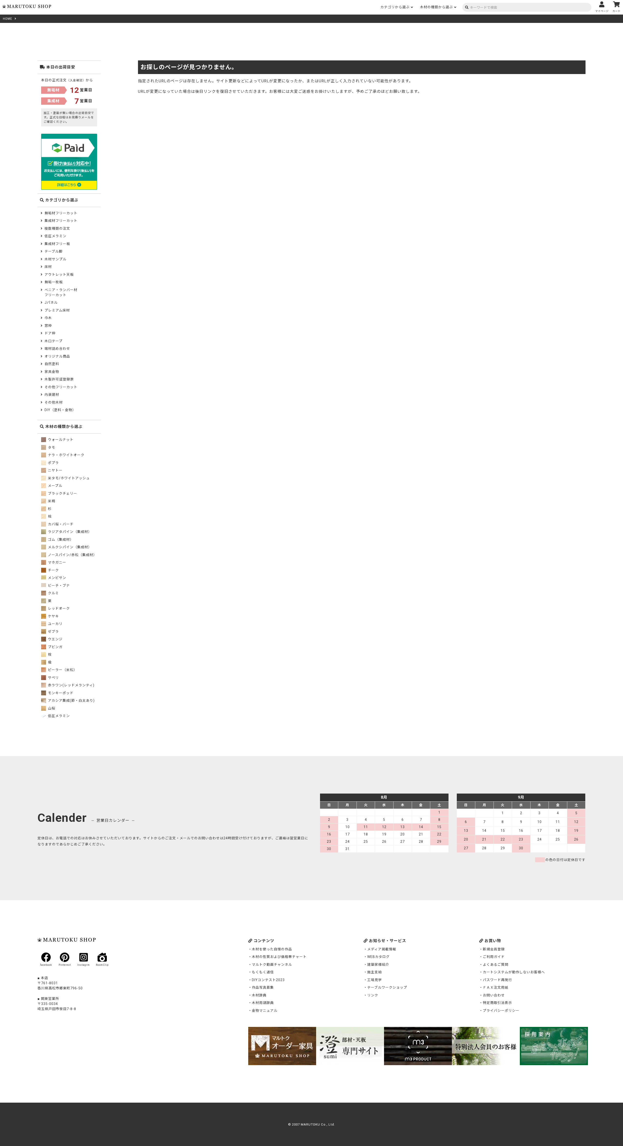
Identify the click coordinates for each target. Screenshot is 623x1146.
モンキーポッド (60, 693)
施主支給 (374, 972)
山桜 (51, 708)
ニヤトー (55, 470)
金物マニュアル (264, 1011)
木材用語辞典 (263, 1003)
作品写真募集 (263, 987)
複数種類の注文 (57, 228)
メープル (54, 486)
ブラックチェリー (62, 493)
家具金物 (52, 372)
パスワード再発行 (497, 980)
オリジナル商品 (57, 356)
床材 (48, 267)
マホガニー (56, 562)
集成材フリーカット (61, 221)
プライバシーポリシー (501, 1011)
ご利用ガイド (494, 957)
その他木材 (54, 402)
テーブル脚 (54, 251)
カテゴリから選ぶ (395, 7)
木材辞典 (259, 995)
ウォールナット (60, 440)
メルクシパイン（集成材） (69, 547)
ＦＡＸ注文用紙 (495, 987)
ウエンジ (55, 639)
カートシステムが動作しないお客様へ (514, 972)
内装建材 (52, 395)
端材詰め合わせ (57, 348)
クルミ (53, 593)
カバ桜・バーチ (60, 524)
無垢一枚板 (54, 282)
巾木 (48, 318)
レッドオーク (58, 608)
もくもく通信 (263, 972)
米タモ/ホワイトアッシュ (68, 478)
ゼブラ (53, 632)
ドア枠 (50, 333)
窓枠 (48, 326)
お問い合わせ (494, 995)
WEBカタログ (378, 957)
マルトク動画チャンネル (272, 964)
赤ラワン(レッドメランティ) (70, 685)
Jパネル (51, 302)
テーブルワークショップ (387, 987)
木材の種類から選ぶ (436, 7)
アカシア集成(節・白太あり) (71, 700)
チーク (53, 570)
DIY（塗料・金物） (60, 410)
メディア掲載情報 (381, 949)
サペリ (53, 678)
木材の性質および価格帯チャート (279, 957)
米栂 (51, 501)
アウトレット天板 (59, 274)
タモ (51, 447)
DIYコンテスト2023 (268, 980)
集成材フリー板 (57, 244)
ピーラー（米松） (62, 670)
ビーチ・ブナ (58, 585)
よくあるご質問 (495, 964)
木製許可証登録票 (59, 379)
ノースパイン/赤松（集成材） (72, 555)
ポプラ (53, 463)
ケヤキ (53, 616)
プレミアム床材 (57, 310)
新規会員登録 (494, 949)
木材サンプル (55, 259)
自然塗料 (52, 364)
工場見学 (374, 980)
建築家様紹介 (378, 964)
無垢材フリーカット (61, 213)
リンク (372, 995)
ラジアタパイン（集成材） (69, 532)
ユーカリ (55, 624)
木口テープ (54, 341)
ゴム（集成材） (60, 539)
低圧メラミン (55, 236)
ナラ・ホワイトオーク (65, 455)
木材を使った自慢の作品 (272, 949)
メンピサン (56, 578)
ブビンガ (55, 647)
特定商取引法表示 (497, 1003)
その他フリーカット (61, 387)
